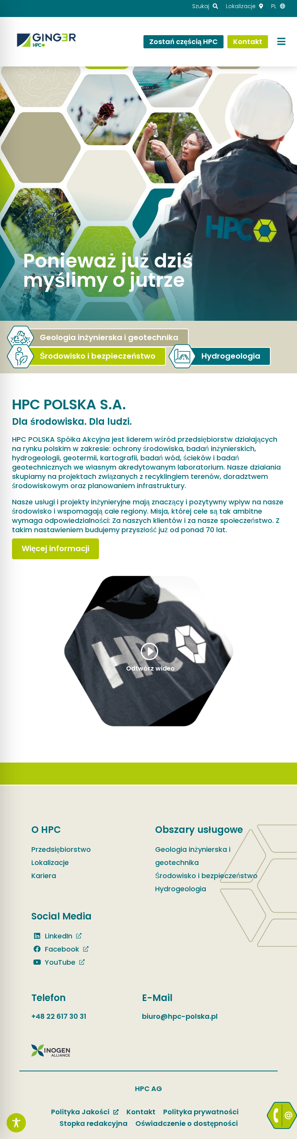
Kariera (43, 875)
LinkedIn (57, 936)
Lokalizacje (50, 862)
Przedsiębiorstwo (61, 849)
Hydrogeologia (180, 889)
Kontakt (140, 1112)
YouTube (59, 962)
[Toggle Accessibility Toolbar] (16, 1122)
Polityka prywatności (201, 1112)
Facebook (61, 949)
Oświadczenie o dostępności (186, 1123)
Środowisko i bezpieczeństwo (206, 875)
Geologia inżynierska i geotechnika (192, 855)
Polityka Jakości (80, 1112)
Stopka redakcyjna (94, 1123)
